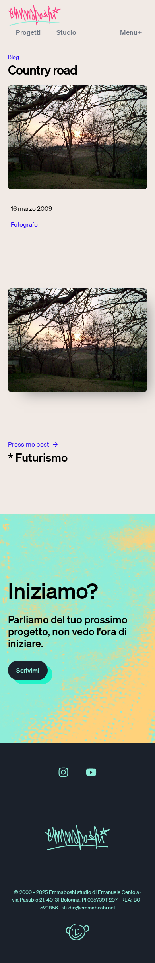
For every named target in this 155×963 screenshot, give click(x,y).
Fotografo (24, 224)
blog (13, 57)
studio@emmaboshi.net (88, 907)
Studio (66, 32)
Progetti (28, 32)
